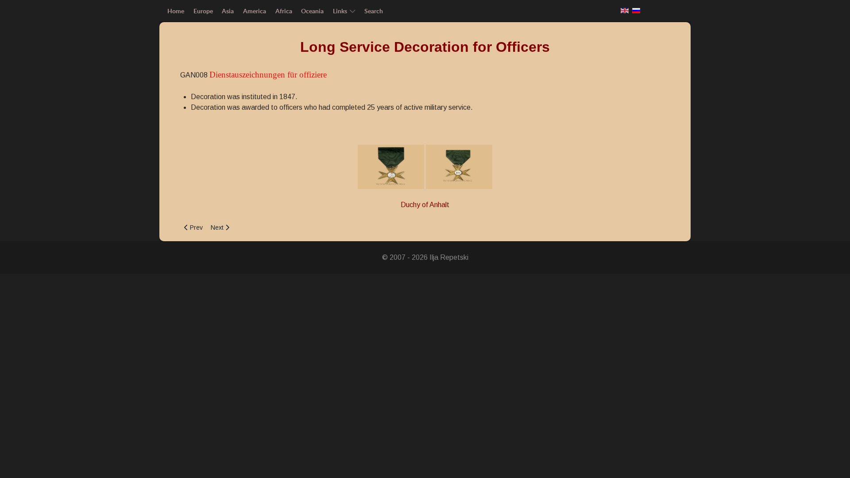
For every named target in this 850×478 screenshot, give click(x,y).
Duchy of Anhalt (425, 204)
